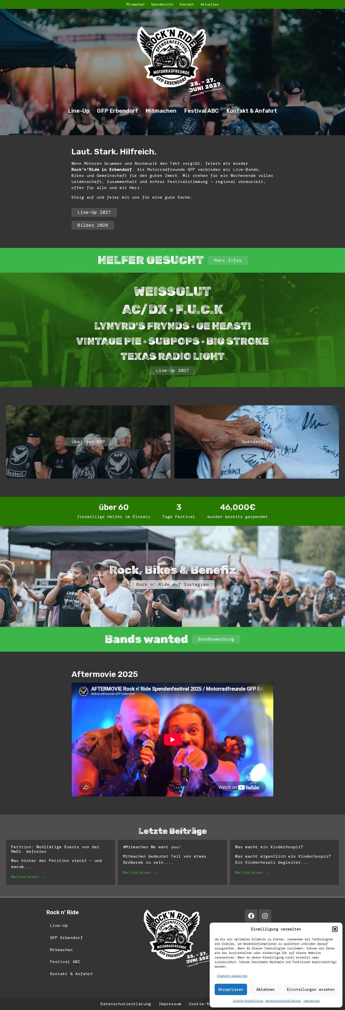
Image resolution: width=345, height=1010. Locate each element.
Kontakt (187, 4)
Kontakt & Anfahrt (251, 110)
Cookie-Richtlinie (248, 1001)
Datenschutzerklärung (283, 1001)
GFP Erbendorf (117, 110)
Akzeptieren (230, 989)
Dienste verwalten (232, 976)
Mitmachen (135, 4)
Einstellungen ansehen (311, 989)
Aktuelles (210, 4)
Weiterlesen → (28, 876)
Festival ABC (201, 110)
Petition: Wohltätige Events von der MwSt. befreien (55, 849)
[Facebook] (251, 915)
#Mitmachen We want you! (152, 847)
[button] (334, 929)
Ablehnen (265, 989)
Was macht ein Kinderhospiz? (269, 847)
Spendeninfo (162, 4)
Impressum (311, 1001)
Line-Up (78, 110)
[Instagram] (265, 915)
